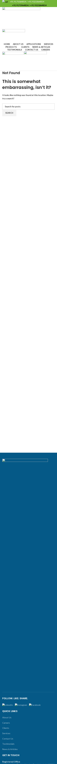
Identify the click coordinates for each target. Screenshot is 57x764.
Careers (6, 722)
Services (6, 733)
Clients (5, 728)
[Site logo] (21, 17)
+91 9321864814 (36, 1)
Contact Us (7, 738)
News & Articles (10, 749)
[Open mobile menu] (28, 67)
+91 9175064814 (18, 1)
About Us (6, 717)
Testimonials (8, 744)
